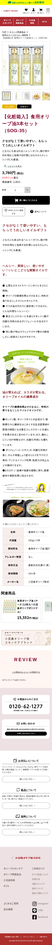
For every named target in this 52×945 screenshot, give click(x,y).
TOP (4, 32)
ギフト (44, 21)
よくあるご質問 (10, 903)
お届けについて (38, 883)
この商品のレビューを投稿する (26, 672)
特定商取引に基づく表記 (12, 937)
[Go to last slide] (4, 66)
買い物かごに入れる (28, 200)
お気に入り (26, 13)
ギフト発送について (40, 874)
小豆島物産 (32, 21)
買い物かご (40, 13)
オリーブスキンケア (7, 21)
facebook (43, 917)
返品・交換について (40, 892)
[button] (6, 96)
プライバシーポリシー (29, 937)
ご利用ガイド (38, 868)
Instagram (43, 903)
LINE (40, 910)
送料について (40, 211)
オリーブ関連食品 (20, 21)
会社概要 (8, 909)
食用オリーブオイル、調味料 (15, 35)
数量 (4, 190)
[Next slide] (47, 66)
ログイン (33, 13)
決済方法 (36, 879)
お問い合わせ (43, 937)
